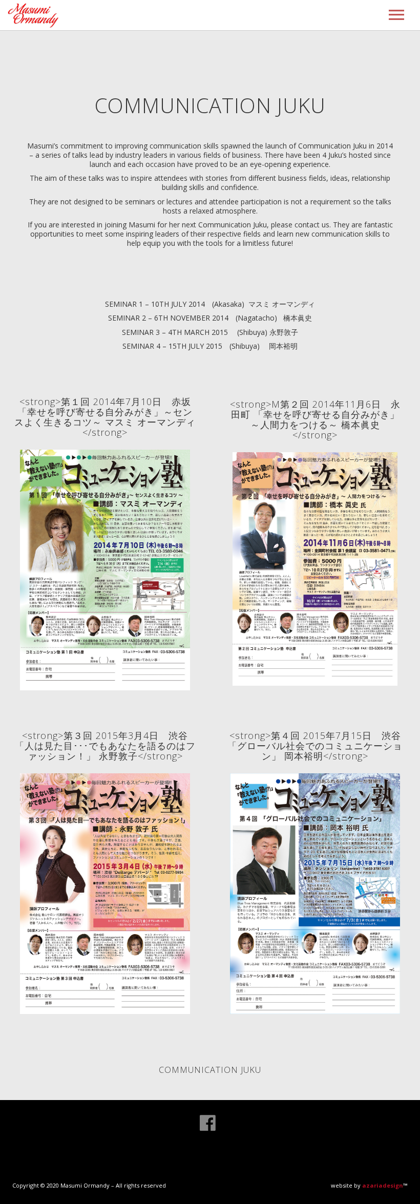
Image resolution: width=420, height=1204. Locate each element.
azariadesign (382, 1185)
